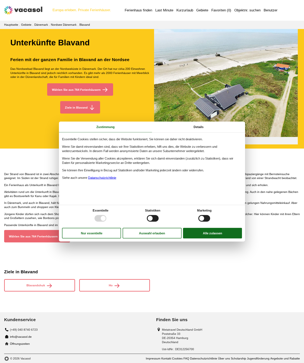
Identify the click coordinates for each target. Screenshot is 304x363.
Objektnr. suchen (247, 10)
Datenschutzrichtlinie (203, 358)
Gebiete (202, 10)
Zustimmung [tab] (105, 127)
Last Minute (164, 10)
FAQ (186, 358)
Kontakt (166, 358)
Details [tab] (198, 127)
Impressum (153, 358)
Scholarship (238, 358)
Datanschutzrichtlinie (102, 177)
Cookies (177, 358)
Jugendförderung (258, 358)
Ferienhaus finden (138, 10)
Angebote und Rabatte (285, 358)
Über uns (224, 358)
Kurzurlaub (184, 10)
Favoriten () (221, 10)
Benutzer (271, 10)
